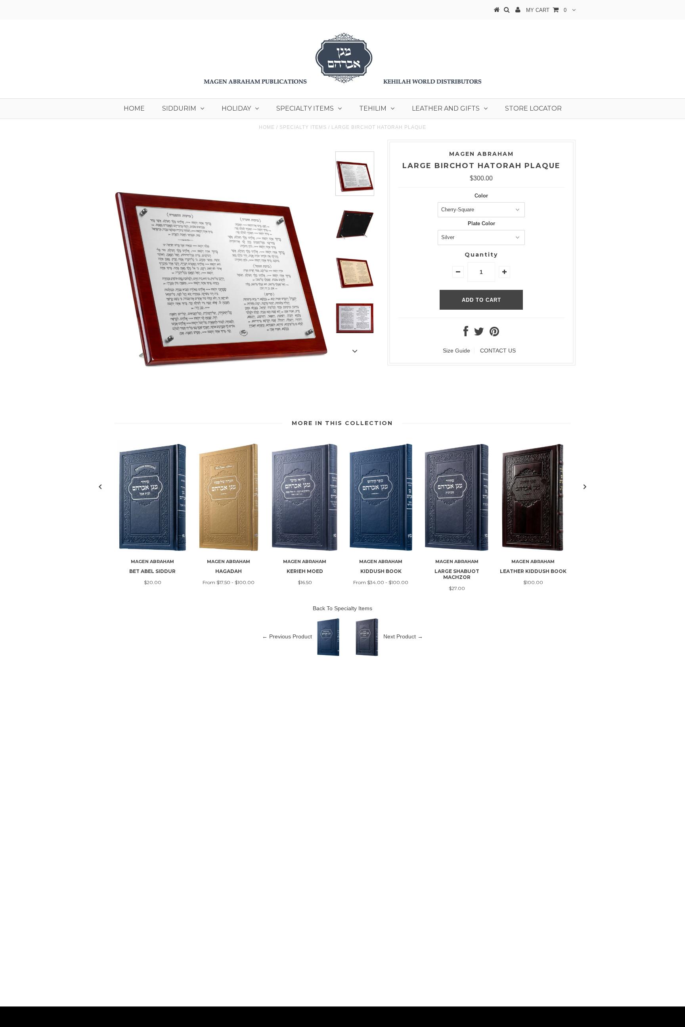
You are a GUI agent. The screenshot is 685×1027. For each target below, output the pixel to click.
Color (481, 196)
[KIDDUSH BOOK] (381, 551)
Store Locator (533, 108)
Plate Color (481, 223)
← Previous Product (287, 636)
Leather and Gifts (446, 108)
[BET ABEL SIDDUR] (153, 551)
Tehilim (373, 108)
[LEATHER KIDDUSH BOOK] (533, 551)
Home (134, 108)
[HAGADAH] (229, 551)
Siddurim (179, 108)
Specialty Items (305, 108)
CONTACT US (498, 350)
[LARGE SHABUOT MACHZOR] (457, 551)
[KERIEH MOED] (305, 551)
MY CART (546, 10)
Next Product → (403, 636)
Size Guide (456, 350)
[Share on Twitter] (479, 333)
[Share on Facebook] (465, 333)
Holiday (236, 108)
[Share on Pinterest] (494, 333)
